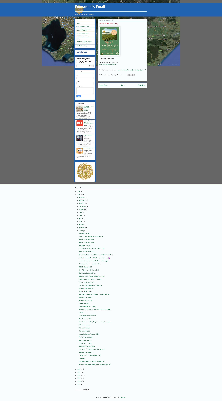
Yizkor (78, 38)
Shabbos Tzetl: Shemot (85, 297)
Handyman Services (84, 246)
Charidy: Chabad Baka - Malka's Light (90, 355)
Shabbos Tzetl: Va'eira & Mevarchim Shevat (91, 276)
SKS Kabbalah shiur (84, 328)
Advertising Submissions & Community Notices (83, 29)
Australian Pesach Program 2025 (89, 334)
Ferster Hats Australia (85, 337)
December (82, 197)
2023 (79, 372)
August (81, 209)
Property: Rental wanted (86, 288)
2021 (79, 378)
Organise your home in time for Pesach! (91, 236)
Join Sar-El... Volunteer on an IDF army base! (92, 349)
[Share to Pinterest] (134, 75)
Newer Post (103, 85)
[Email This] (128, 75)
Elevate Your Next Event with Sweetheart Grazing (88, 108)
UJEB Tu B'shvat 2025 (85, 267)
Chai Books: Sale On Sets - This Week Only (91, 249)
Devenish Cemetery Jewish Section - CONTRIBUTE (83, 42)
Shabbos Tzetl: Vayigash (86, 352)
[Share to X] (131, 75)
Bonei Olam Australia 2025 (87, 252)
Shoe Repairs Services (85, 340)
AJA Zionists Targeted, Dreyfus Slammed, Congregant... (95, 322)
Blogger (123, 397)
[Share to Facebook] (132, 75)
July (80, 212)
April (80, 222)
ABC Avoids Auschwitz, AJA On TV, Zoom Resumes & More (96, 255)
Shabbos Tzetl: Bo (84, 233)
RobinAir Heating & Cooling (87, 346)
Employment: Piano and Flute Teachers (90, 279)
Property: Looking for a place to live (89, 264)
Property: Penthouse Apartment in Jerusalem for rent (95, 364)
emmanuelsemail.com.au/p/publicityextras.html (131, 70)
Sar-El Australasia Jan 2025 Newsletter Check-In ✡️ (94, 258)
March (81, 225)
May (80, 219)
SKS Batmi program (85, 325)
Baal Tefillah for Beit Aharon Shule (89, 270)
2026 (79, 192)
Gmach (81, 313)
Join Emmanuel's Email (82, 26)
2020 (79, 381)
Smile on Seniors (88, 148)
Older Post (142, 85)
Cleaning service (84, 303)
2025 (79, 195)
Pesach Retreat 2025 (85, 291)
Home (123, 85)
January (81, 231)
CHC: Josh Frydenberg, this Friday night (90, 285)
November (82, 200)
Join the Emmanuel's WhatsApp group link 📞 (92, 361)
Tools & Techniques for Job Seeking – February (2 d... (94, 261)
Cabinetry (82, 358)
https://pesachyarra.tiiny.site (108, 64)
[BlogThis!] (129, 75)
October (81, 203)
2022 (79, 375)
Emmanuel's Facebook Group (87, 273)
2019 (79, 384)
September (82, 206)
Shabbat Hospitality (81, 45)
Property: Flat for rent (85, 300)
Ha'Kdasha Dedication (82, 36)
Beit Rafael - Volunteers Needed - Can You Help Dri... (94, 294)
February (82, 228)
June (80, 215)
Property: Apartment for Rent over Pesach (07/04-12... (95, 310)
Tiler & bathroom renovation (87, 316)
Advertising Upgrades (82, 33)
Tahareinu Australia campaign (88, 307)
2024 (79, 369)
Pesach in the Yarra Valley (86, 239)
